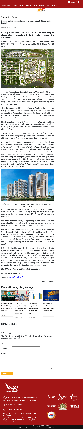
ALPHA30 (41, 5)
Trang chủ (5, 17)
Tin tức (14, 17)
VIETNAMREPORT (5, 5)
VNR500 (14, 5)
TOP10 (47, 5)
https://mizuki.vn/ (16, 277)
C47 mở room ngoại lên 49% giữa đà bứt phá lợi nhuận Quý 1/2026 (33, 308)
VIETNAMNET (54, 5)
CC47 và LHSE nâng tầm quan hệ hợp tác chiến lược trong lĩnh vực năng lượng (20, 308)
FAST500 (21, 5)
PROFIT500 (29, 5)
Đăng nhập (74, 2)
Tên (2, 343)
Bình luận (4, 353)
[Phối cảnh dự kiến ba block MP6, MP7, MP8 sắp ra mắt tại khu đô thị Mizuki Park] (27, 185)
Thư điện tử (5, 348)
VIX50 (35, 5)
